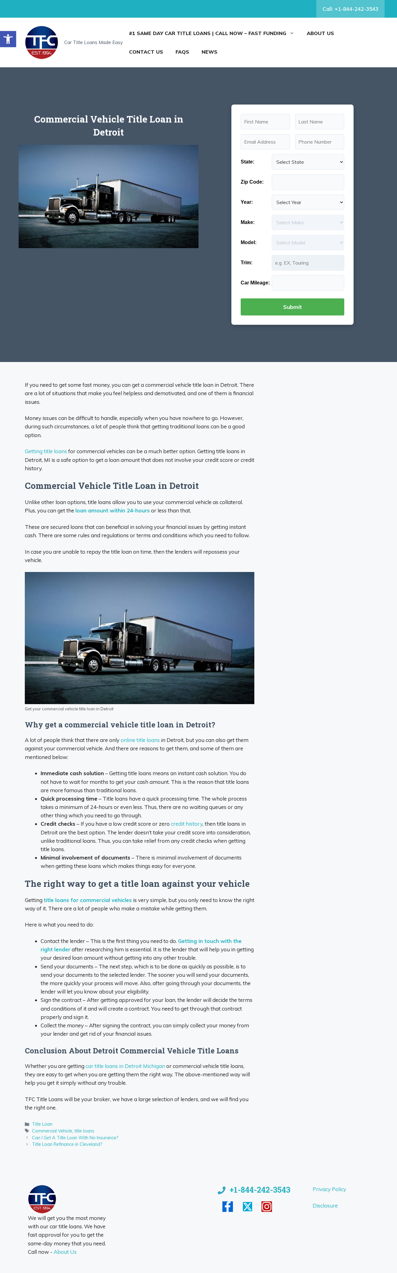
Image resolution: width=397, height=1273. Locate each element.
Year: (247, 202)
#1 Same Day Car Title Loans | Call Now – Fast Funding (207, 33)
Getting (34, 451)
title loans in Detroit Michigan (130, 1066)
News (209, 52)
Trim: (246, 262)
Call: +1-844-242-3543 (350, 9)
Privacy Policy (329, 1189)
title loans (55, 451)
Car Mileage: (255, 282)
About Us (320, 33)
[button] (8, 39)
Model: (248, 242)
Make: (248, 222)
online (128, 740)
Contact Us (146, 52)
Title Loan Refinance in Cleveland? (67, 1144)
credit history (187, 823)
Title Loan (42, 1124)
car (90, 1066)
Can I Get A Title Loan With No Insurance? (75, 1138)
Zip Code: (252, 182)
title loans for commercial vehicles (88, 900)
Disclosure (325, 1205)
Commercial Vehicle (52, 1131)
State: (247, 161)
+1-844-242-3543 (260, 1190)
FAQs (182, 52)
